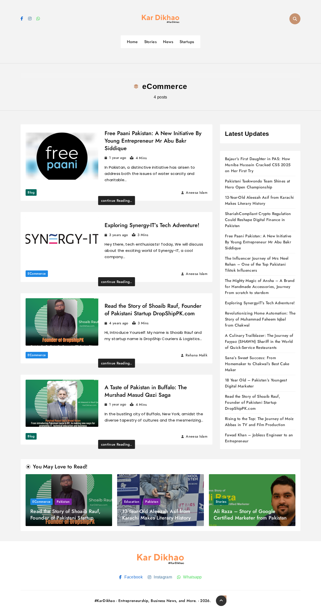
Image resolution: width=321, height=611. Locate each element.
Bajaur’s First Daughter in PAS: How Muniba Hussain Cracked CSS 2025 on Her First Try (257, 165)
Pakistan (63, 501)
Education (131, 501)
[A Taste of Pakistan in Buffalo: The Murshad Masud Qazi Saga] (62, 403)
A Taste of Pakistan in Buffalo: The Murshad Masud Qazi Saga (146, 391)
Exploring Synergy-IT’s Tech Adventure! (152, 225)
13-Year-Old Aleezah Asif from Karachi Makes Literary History (259, 200)
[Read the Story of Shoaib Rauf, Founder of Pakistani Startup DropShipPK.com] (62, 322)
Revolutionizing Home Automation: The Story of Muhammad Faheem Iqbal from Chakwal (260, 319)
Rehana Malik (196, 355)
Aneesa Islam (196, 192)
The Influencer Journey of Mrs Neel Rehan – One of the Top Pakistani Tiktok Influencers (256, 264)
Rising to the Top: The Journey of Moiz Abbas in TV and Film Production (259, 422)
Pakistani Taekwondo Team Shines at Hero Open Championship (257, 184)
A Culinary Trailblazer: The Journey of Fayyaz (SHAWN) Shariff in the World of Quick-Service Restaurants (259, 341)
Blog (31, 192)
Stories (150, 42)
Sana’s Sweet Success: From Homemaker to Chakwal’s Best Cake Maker (257, 364)
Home (132, 42)
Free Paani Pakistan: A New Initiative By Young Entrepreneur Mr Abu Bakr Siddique (153, 140)
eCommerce (37, 273)
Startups (187, 42)
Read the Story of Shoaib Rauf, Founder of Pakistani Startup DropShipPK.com (153, 309)
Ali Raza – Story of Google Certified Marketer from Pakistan (250, 515)
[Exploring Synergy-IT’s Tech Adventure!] (62, 240)
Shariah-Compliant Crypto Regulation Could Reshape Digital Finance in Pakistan (258, 220)
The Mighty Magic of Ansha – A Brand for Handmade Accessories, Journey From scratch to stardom (260, 286)
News (168, 42)
